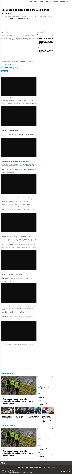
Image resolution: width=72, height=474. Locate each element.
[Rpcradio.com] (40, 468)
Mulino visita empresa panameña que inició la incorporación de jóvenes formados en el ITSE (7, 418)
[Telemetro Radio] (49, 468)
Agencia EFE (43, 422)
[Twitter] (5, 32)
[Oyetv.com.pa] (27, 468)
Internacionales (56, 1)
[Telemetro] (19, 468)
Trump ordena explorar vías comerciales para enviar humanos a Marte (34, 417)
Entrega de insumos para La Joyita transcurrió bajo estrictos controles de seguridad (46, 42)
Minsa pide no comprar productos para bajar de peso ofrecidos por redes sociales (46, 51)
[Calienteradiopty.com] (44, 468)
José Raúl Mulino (12, 39)
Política (50, 1)
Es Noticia (36, 1)
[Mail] (10, 32)
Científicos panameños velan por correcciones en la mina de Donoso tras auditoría (18, 401)
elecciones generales (12, 368)
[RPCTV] (23, 468)
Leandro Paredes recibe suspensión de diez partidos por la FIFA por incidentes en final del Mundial (46, 47)
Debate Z (31, 1)
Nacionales (46, 1)
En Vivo (67, 1)
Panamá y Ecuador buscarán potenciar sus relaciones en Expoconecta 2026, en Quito (47, 419)
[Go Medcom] (36, 468)
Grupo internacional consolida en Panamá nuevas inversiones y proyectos (20, 418)
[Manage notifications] (69, 469)
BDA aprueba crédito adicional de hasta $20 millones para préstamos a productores (45, 403)
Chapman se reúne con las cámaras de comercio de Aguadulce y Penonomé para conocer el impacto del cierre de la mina (46, 34)
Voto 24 (6, 7)
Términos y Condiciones (5, 470)
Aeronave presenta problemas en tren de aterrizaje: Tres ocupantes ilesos (46, 39)
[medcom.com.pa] (53, 468)
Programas (62, 1)
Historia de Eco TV (13, 470)
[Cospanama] (32, 468)
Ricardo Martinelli (31, 368)
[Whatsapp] (7, 32)
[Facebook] (2, 32)
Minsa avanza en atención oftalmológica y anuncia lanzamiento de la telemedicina (45, 389)
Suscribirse (4, 71)
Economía (41, 1)
